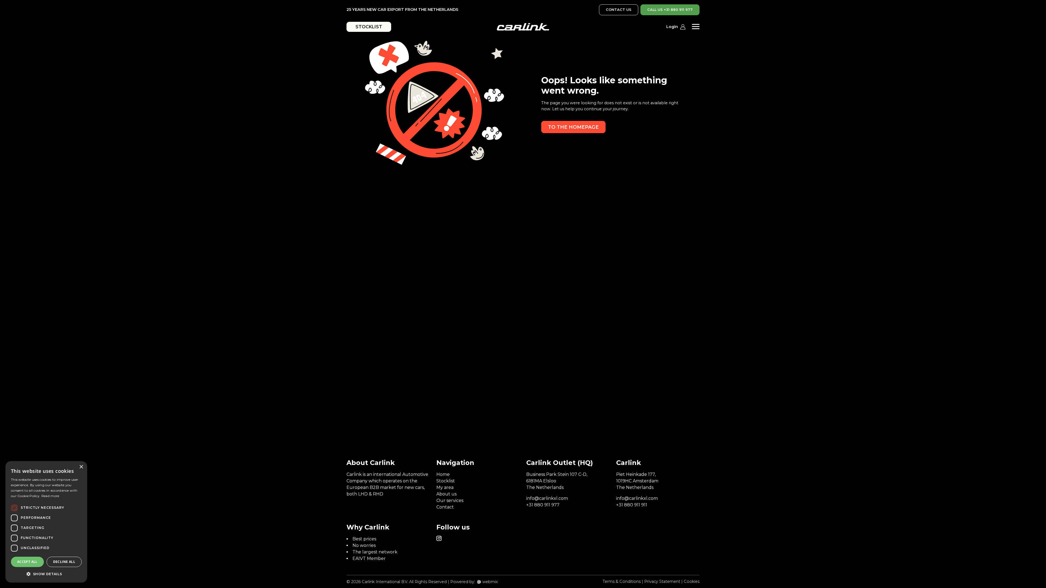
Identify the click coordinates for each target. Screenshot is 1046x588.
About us (446, 494)
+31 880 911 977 (543, 504)
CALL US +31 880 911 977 (670, 10)
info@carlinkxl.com (547, 498)
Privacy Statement (662, 581)
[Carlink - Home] (523, 26)
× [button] (81, 467)
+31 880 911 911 (631, 504)
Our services (449, 500)
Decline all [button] (64, 561)
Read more (50, 496)
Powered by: (462, 581)
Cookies (692, 581)
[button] (46, 574)
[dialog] (46, 522)
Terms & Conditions (622, 581)
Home (443, 474)
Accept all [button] (27, 561)
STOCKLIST (368, 26)
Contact (445, 507)
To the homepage (573, 127)
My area (445, 487)
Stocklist (445, 480)
